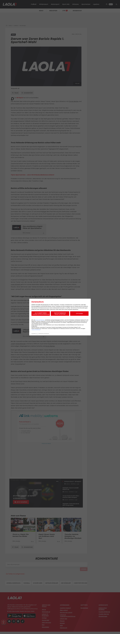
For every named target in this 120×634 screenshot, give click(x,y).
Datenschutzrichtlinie (43, 333)
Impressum (34, 333)
